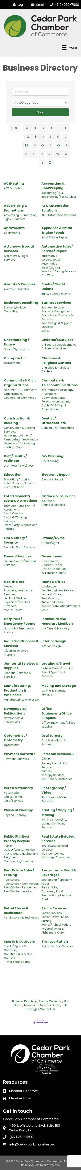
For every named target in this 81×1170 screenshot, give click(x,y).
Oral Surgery (52, 735)
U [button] (41, 154)
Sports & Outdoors (19, 941)
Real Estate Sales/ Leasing (19, 872)
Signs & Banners (14, 219)
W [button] (57, 154)
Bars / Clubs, (49, 887)
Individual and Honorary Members (57, 621)
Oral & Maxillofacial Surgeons (54, 742)
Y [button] (42, 162)
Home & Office (53, 582)
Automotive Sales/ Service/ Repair (57, 248)
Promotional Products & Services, (57, 317)
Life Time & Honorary (55, 628)
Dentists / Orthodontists (57, 428)
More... (45, 331)
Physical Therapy (18, 810)
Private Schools (14, 487)
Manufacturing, (14, 700)
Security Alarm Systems (19, 547)
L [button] (65, 136)
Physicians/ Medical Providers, (17, 604)
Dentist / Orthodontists (53, 420)
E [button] (58, 128)
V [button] (49, 154)
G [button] (28, 136)
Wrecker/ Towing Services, (58, 271)
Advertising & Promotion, (20, 215)
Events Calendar (50, 1001)
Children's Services (57, 340)
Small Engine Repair (54, 237)
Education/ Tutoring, (17, 479)
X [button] (66, 154)
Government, (50, 561)
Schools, (29, 483)
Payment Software (19, 754)
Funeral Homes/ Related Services (20, 563)
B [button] (35, 128)
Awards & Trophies (19, 284)
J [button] (50, 136)
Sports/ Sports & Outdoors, (15, 948)
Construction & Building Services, (19, 430)
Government (52, 556)
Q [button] (58, 145)
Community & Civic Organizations (20, 382)
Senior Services (54, 908)
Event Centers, (14, 513)
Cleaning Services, (16, 651)
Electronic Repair (55, 474)
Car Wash (47, 275)
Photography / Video (53, 790)
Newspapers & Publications (13, 720)
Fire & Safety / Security (15, 540)
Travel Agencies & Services (53, 674)
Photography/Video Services (54, 799)
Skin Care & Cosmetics (56, 779)
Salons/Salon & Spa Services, (54, 765)
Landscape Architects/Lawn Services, (58, 588)
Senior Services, (51, 913)
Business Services (56, 302)
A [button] (27, 128)
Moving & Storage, (53, 691)
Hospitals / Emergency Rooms (19, 621)
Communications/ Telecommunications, (55, 400)
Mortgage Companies (56, 857)
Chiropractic (15, 358)
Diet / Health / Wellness (15, 458)
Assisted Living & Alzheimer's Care (52, 931)
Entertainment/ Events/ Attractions (20, 498)
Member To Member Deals (41, 1005)
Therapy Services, (53, 775)
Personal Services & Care (57, 756)
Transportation (54, 941)
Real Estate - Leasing (18, 891)
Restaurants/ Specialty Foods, (56, 882)
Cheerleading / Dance (16, 342)
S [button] (26, 154)
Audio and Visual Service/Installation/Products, (61, 604)
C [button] (42, 128)
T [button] (34, 154)
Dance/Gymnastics (16, 349)
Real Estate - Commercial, (21, 884)
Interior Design (53, 641)
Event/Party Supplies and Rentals (20, 527)
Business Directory (24, 1001)
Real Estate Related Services (58, 838)
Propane (9, 655)
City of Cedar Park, (54, 569)
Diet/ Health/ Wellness (19, 466)
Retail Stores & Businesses (16, 910)
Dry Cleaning (52, 456)
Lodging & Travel (55, 663)
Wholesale (32, 700)
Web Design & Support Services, (56, 325)
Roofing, (9, 447)
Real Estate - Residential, (20, 887)
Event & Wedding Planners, (15, 519)
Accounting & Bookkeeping (52, 185)
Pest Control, (50, 598)
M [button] (26, 145)
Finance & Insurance (58, 496)
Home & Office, (51, 594)
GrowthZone (52, 1165)
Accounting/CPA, (52, 193)
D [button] (51, 128)
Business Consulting (21, 302)
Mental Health (13, 610)
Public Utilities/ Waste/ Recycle (17, 838)
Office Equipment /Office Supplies (58, 725)
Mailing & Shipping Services (53, 825)
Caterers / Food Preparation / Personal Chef (56, 895)
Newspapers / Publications (15, 710)
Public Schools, (13, 483)
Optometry (11, 745)
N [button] (34, 145)
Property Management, (56, 311)
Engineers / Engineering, (19, 443)
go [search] (42, 112)
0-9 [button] (14, 128)
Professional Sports (17, 962)
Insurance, (48, 501)
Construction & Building (17, 420)
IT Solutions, (49, 394)
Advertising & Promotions (15, 208)
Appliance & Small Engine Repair (56, 230)
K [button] (58, 136)
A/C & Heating (13, 188)
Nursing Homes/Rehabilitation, (56, 923)
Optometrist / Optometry (15, 737)
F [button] (66, 128)
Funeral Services (17, 556)
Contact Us (47, 1009)
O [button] (42, 145)
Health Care (14, 582)
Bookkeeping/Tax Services (58, 197)
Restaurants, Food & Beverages (58, 872)
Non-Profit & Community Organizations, (20, 392)
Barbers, (46, 771)
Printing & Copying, (54, 820)
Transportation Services (57, 946)
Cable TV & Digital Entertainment (53, 407)
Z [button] (50, 162)
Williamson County (53, 573)
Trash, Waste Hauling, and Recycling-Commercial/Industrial (21, 857)
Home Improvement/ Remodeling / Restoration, (21, 437)
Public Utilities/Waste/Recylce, (20, 848)
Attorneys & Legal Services (19, 248)
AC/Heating (14, 183)
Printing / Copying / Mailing (57, 812)
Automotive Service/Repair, (51, 258)
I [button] (43, 136)
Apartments (14, 228)
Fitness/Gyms (52, 538)
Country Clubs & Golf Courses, (18, 956)
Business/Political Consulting (15, 309)
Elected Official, (52, 565)
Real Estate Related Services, (54, 848)
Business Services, (53, 307)
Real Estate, (12, 880)
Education (12, 474)
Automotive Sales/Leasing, (50, 265)
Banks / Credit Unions (53, 286)
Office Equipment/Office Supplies (56, 713)
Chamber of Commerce (20, 398)
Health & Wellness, (16, 598)
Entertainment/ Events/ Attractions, (19, 507)
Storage (46, 694)
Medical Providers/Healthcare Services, (18, 590)
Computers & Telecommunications (59, 382)
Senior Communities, (55, 917)
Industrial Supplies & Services (21, 643)
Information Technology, (57, 390)
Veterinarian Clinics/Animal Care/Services (13, 796)
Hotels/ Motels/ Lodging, (57, 668)
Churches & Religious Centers (56, 360)
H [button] (36, 136)
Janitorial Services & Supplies (21, 665)
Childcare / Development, (58, 345)
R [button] (66, 145)
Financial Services (53, 505)
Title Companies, (52, 854)
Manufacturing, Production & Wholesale (17, 690)
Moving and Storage (58, 685)
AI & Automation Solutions (55, 208)
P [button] (51, 145)
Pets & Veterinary (18, 788)
